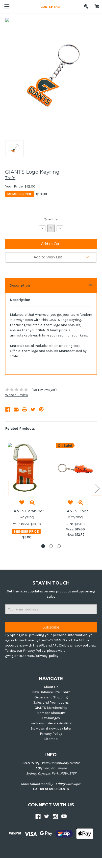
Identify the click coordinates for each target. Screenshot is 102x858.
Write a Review (16, 395)
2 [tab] (51, 546)
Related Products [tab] (20, 428)
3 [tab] (59, 546)
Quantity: (51, 219)
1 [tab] (43, 546)
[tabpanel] (27, 492)
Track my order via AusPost (51, 723)
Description (20, 285)
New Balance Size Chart (51, 692)
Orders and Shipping (51, 697)
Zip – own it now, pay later (51, 728)
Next (97, 488)
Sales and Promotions (51, 702)
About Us (51, 687)
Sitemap (51, 739)
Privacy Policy (51, 734)
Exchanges (51, 718)
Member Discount (51, 713)
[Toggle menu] (7, 7)
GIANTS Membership (51, 708)
